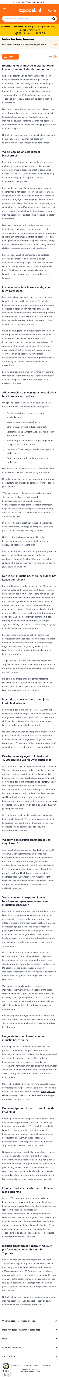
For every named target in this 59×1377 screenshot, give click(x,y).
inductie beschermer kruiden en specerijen (27, 781)
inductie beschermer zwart (37, 777)
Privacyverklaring (14, 1365)
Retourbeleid (46, 1365)
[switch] (6, 1374)
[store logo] (30, 10)
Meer (54, 44)
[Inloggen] (50, 10)
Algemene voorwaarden (31, 1365)
